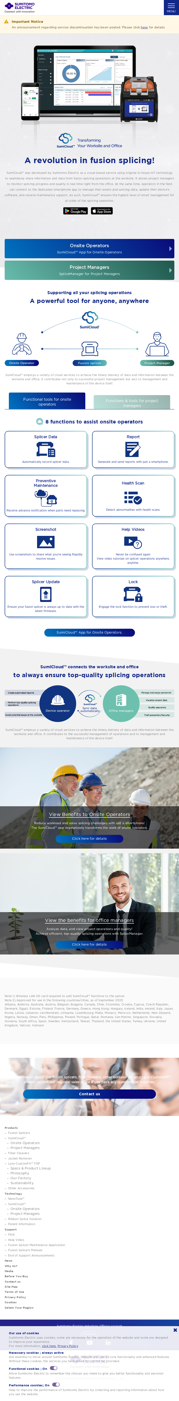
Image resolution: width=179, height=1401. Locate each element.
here (144, 27)
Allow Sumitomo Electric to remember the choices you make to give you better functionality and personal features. (86, 1375)
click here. (49, 1346)
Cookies (11, 1302)
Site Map (11, 1286)
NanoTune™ (16, 1198)
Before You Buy (16, 1276)
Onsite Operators (89, 249)
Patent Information (21, 1224)
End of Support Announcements (31, 1255)
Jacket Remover (20, 1158)
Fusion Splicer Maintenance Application (36, 1245)
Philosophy (19, 1173)
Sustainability (22, 1183)
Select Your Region (19, 1307)
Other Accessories (21, 1188)
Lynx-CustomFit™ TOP (24, 1163)
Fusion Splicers (19, 1133)
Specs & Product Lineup (30, 1168)
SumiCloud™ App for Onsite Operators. (89, 632)
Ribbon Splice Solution (24, 1219)
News (8, 1260)
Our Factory (20, 1178)
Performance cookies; (29, 1385)
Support (11, 1229)
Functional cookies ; (28, 1369)
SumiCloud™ (17, 1138)
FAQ (11, 1234)
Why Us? (11, 1266)
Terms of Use (14, 1291)
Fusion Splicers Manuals (25, 1250)
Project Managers (89, 270)
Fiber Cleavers (18, 1153)
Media (9, 1271)
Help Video (16, 1240)
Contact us (89, 1094)
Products (11, 1127)
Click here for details (89, 838)
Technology (13, 1193)
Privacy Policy (15, 1297)
